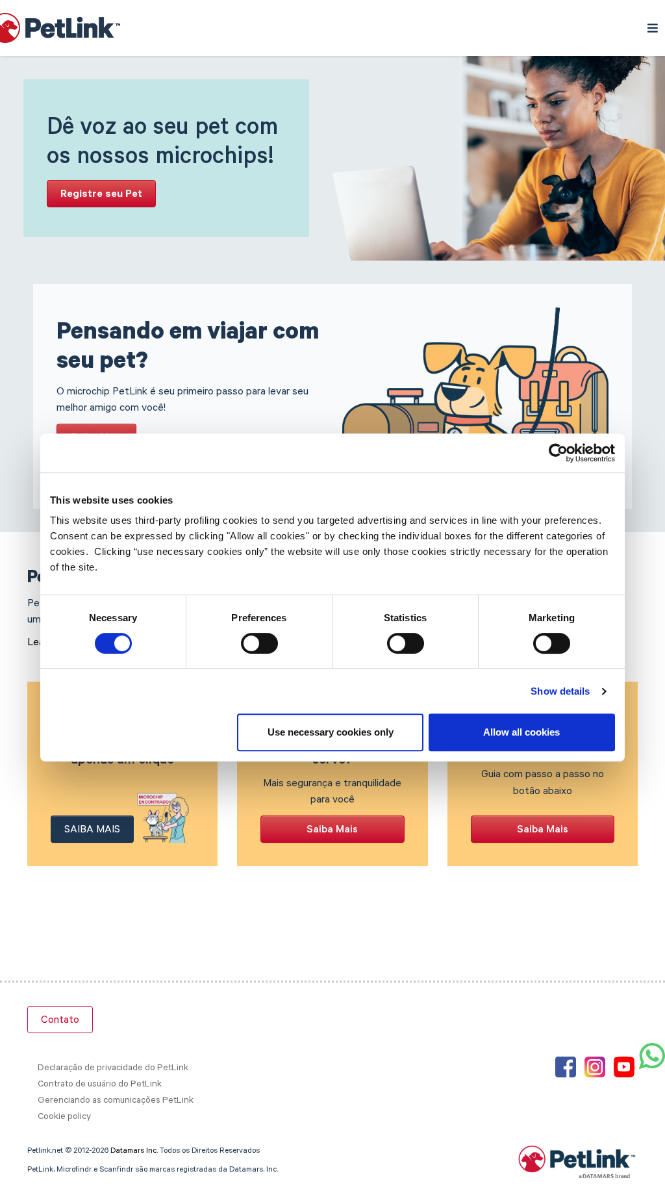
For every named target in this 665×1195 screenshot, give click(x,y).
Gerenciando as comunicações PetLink (116, 1101)
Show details (560, 691)
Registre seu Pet (101, 195)
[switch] (259, 643)
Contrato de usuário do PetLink (100, 1085)
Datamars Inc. (134, 1151)
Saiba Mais (92, 830)
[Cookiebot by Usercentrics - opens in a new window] (558, 453)
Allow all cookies (521, 732)
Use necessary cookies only (331, 732)
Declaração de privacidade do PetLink (113, 1069)
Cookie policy (64, 1117)
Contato (60, 1021)
